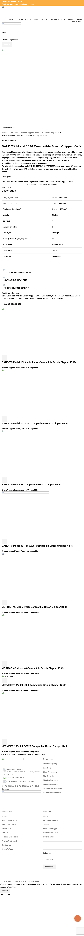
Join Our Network (9, 824)
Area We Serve (8, 849)
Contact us (6, 845)
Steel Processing (50, 772)
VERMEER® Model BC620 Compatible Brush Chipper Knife (35, 746)
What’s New (6, 829)
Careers (5, 833)
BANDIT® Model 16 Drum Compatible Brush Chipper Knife (34, 423)
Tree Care (14, 133)
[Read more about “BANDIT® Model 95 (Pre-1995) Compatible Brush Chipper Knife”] (4, 541)
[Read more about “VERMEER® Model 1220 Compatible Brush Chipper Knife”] (4, 680)
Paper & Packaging (51, 784)
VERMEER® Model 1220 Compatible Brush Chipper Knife (34, 685)
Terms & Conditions (10, 837)
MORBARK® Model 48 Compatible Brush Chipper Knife (33, 668)
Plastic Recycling (50, 764)
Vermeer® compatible (30, 690)
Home (4, 133)
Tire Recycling (49, 776)
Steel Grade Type (50, 829)
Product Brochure (50, 820)
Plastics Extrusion (50, 780)
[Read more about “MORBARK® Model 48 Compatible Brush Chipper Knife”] (4, 664)
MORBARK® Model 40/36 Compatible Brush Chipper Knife (34, 607)
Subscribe (47, 853)
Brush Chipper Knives (30, 133)
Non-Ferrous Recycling (52, 788)
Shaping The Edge (9, 820)
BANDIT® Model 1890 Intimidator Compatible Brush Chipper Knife (39, 362)
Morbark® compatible (30, 612)
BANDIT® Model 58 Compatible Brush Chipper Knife (31, 484)
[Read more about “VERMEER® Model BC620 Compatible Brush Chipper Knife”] (4, 742)
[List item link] (21, 775)
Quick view (10, 358)
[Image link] (13, 763)
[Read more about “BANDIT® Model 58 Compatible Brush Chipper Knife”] (4, 480)
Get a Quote (5, 894)
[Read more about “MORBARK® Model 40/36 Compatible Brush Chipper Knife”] (4, 602)
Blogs (45, 816)
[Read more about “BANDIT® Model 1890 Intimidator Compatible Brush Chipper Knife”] (4, 358)
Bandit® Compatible (50, 133)
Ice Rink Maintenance (52, 792)
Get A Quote (6, 177)
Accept (5, 891)
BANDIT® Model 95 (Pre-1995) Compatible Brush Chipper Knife (37, 545)
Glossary (47, 824)
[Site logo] (15, 12)
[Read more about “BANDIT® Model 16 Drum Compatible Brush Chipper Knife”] (4, 419)
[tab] (31, 185)
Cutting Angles (49, 837)
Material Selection (50, 833)
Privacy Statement (9, 841)
